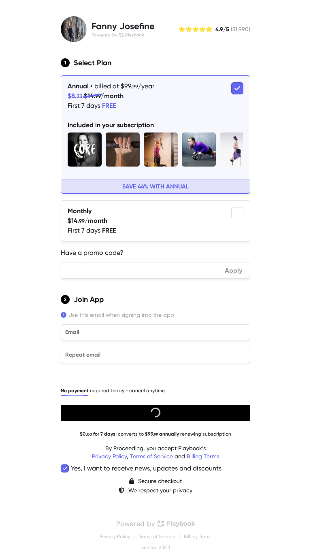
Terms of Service (151, 456)
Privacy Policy (109, 456)
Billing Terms (203, 456)
